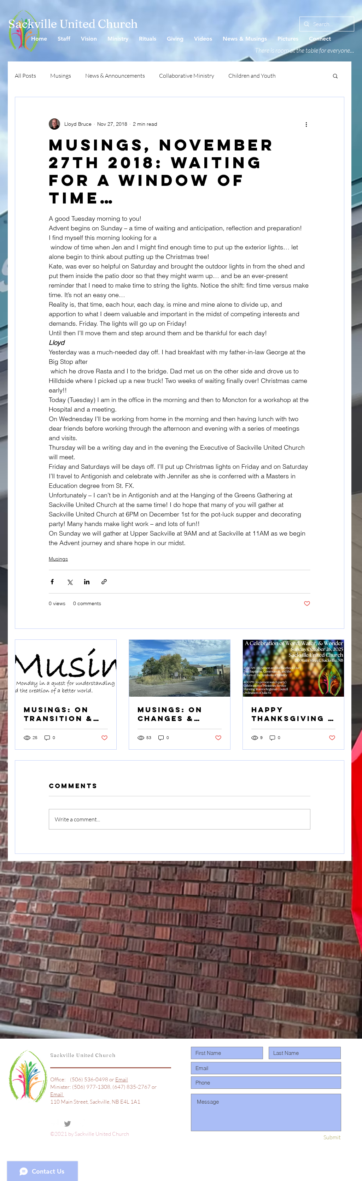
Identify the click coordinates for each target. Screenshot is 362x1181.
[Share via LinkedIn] (86, 581)
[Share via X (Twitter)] (69, 581)
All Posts (25, 75)
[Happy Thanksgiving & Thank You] (293, 668)
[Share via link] (104, 581)
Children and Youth (252, 75)
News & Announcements (115, 75)
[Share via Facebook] (52, 581)
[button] (335, 75)
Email (121, 1079)
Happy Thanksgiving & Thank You (293, 714)
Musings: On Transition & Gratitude (58, 714)
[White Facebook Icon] (54, 1123)
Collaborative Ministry (186, 75)
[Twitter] (67, 1123)
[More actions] (306, 124)
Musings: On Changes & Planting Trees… (170, 714)
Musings (60, 75)
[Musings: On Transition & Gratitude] (65, 668)
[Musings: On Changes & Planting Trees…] (179, 668)
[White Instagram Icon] (80, 1123)
